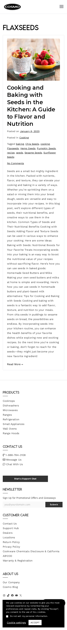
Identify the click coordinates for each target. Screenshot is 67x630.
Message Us (13, 459)
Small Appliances (13, 424)
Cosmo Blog (10, 587)
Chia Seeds (32, 144)
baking (20, 144)
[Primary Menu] (61, 7)
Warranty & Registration (17, 560)
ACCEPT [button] (35, 622)
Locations (9, 537)
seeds (19, 152)
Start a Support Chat (25, 479)
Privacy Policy (11, 546)
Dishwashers (11, 405)
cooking (45, 144)
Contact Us (10, 523)
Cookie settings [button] (16, 622)
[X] (20, 595)
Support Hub (11, 528)
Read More (14, 364)
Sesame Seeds (33, 152)
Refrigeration (11, 419)
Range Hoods (11, 433)
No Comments (15, 163)
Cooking (24, 137)
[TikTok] (8, 595)
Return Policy (11, 542)
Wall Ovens (10, 428)
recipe (11, 152)
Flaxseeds (13, 148)
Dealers (8, 532)
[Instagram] (4, 595)
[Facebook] (12, 595)
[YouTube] (16, 595)
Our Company (11, 582)
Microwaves (10, 410)
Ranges (7, 414)
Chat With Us (14, 464)
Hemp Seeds (28, 148)
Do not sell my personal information (28, 616)
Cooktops (9, 400)
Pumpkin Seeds (46, 148)
